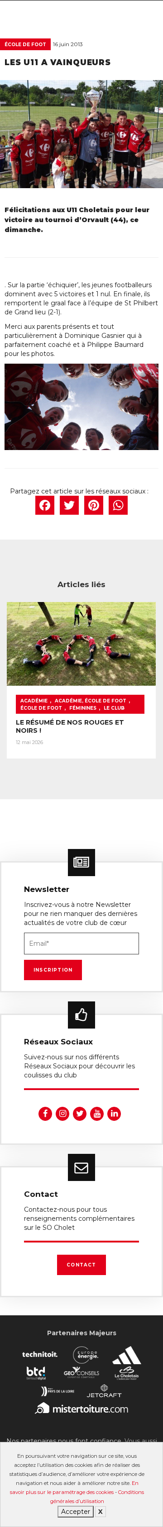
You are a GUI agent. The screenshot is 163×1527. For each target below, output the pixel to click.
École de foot (25, 44)
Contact (81, 1265)
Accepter (75, 1512)
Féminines (82, 708)
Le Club (114, 708)
